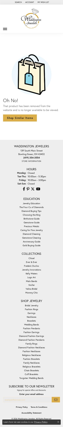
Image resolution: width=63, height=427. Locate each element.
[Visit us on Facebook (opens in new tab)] (24, 189)
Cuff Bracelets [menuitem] (31, 374)
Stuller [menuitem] (31, 284)
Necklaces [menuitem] (31, 316)
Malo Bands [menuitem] (31, 281)
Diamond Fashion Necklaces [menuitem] (31, 347)
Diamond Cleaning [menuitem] (31, 233)
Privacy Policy (22, 407)
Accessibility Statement (31, 413)
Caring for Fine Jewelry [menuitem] (31, 230)
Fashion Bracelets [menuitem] (31, 358)
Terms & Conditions (39, 407)
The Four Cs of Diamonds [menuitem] (31, 207)
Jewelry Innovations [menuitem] (31, 269)
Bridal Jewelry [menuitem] (31, 305)
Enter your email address (31, 394)
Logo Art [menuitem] (31, 277)
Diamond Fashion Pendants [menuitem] (31, 339)
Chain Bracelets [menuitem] (31, 370)
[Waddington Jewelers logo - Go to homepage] (31, 19)
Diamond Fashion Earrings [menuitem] (31, 336)
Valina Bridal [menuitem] (31, 288)
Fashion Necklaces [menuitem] (31, 351)
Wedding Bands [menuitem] (31, 324)
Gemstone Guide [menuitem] (31, 222)
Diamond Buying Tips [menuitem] (31, 211)
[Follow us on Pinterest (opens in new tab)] (28, 189)
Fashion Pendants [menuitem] (31, 328)
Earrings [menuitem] (31, 313)
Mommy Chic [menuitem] (31, 292)
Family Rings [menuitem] (31, 343)
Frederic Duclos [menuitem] (31, 265)
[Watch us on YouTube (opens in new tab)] (38, 189)
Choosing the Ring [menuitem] (31, 214)
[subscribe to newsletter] (56, 400)
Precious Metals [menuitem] (31, 226)
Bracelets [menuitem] (31, 320)
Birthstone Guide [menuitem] (31, 218)
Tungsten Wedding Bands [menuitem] (31, 378)
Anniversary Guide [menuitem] (31, 241)
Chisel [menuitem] (32, 258)
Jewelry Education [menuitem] (31, 203)
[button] (18, 2)
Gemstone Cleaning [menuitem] (31, 237)
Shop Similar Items (20, 118)
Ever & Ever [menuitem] (31, 262)
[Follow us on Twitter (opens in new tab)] (33, 189)
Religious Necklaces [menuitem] (31, 355)
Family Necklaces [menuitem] (31, 362)
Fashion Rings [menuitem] (31, 309)
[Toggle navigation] (5, 28)
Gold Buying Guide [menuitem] (31, 245)
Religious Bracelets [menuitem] (32, 366)
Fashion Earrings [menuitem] (31, 332)
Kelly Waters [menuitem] (31, 273)
